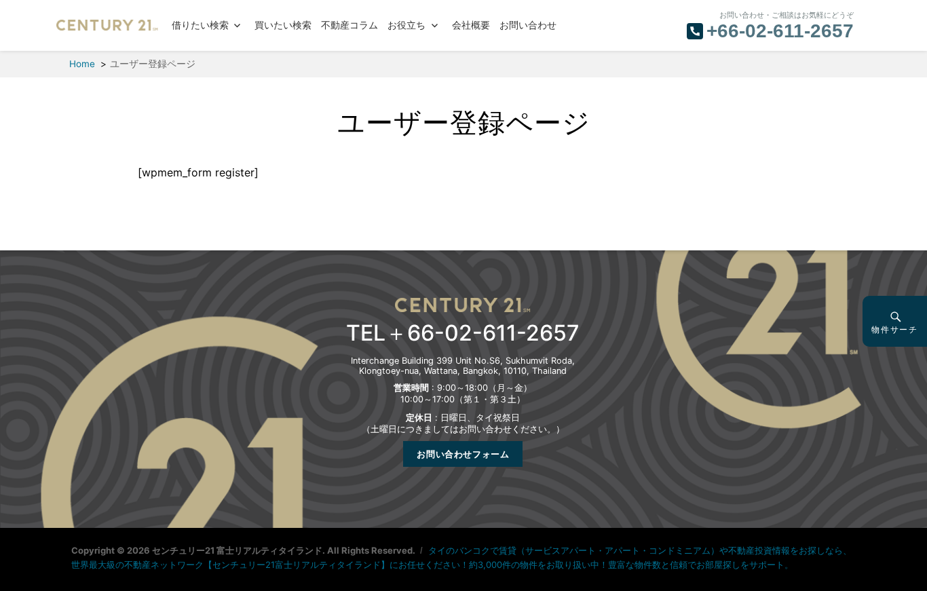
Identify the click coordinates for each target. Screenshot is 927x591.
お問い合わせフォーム (463, 454)
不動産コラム (349, 25)
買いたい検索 (282, 25)
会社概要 (471, 25)
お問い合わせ (527, 25)
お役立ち (406, 25)
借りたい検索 (200, 25)
